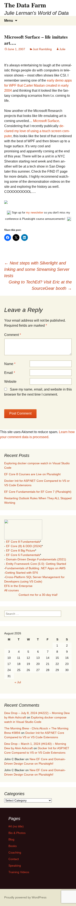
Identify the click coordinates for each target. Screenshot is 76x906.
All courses (11, 590)
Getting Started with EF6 (21, 572)
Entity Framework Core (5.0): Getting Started (36, 563)
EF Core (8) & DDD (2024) (24, 546)
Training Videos (18, 872)
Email (9, 372)
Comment (12, 335)
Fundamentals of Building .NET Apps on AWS (35, 568)
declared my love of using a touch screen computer (37, 131)
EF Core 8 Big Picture (20, 550)
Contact (13, 859)
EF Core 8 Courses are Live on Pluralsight (32, 474)
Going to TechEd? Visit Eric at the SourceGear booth (40, 285)
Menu (8, 20)
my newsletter (34, 212)
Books (12, 846)
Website (10, 381)
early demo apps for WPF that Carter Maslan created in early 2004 (38, 85)
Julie (62, 49)
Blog (11, 839)
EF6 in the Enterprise (18, 586)
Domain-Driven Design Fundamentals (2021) (36, 559)
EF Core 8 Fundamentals (23, 541)
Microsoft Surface (46, 121)
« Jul (18, 682)
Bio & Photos (17, 833)
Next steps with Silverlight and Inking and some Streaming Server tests (36, 269)
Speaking (14, 865)
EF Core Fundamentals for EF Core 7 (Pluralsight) (37, 491)
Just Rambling (42, 49)
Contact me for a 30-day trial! (38, 594)
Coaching (14, 852)
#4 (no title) (16, 826)
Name (9, 364)
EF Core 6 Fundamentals (23, 555)
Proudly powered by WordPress (25, 897)
